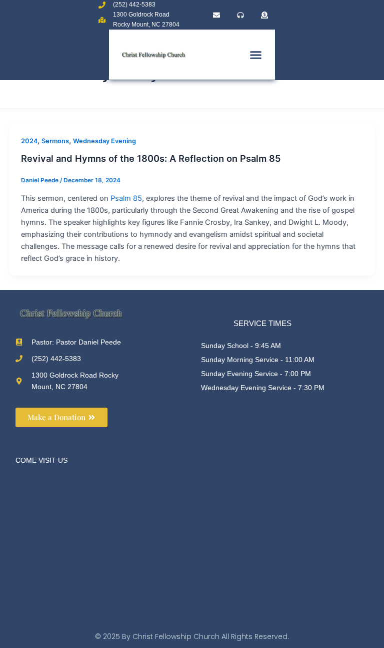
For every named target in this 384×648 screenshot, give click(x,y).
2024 (29, 141)
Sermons (55, 141)
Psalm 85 (126, 198)
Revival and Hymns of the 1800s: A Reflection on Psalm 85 (151, 158)
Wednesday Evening (104, 141)
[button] (256, 55)
